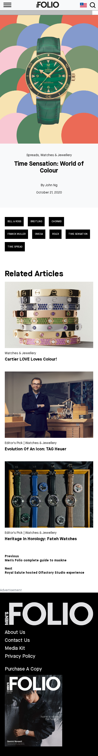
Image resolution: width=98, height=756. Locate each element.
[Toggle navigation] (92, 5)
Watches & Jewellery (56, 155)
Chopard (57, 221)
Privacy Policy (20, 656)
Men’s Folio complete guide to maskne (36, 560)
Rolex (55, 234)
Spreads (32, 155)
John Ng (51, 185)
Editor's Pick (14, 443)
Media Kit (15, 648)
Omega (39, 234)
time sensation (78, 234)
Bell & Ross (14, 221)
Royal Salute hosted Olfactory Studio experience (44, 573)
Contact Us (17, 640)
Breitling (36, 221)
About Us (15, 632)
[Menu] (5, 5)
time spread (15, 246)
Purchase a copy (23, 669)
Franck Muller (17, 234)
